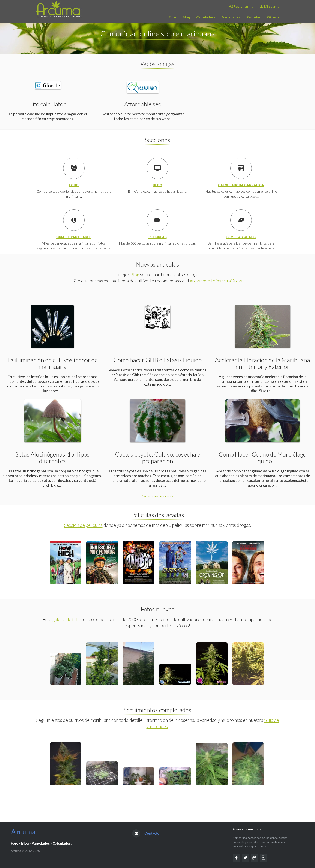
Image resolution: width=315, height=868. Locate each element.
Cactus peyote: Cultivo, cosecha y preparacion (157, 457)
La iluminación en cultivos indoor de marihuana (53, 363)
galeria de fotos (67, 619)
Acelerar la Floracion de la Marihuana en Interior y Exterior (262, 363)
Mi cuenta (271, 6)
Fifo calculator (47, 104)
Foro (172, 17)
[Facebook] (236, 858)
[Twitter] (245, 858)
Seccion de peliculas (83, 525)
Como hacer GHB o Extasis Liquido (158, 359)
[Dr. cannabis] (263, 858)
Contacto (151, 833)
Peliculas (254, 17)
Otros (272, 17)
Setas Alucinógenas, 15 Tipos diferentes (53, 457)
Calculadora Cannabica (241, 185)
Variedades (231, 17)
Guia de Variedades (74, 236)
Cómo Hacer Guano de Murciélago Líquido (262, 457)
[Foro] (254, 858)
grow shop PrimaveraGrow (216, 280)
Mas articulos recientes (157, 496)
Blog (186, 17)
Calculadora (206, 17)
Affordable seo (142, 104)
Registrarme (243, 6)
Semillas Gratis (241, 236)
